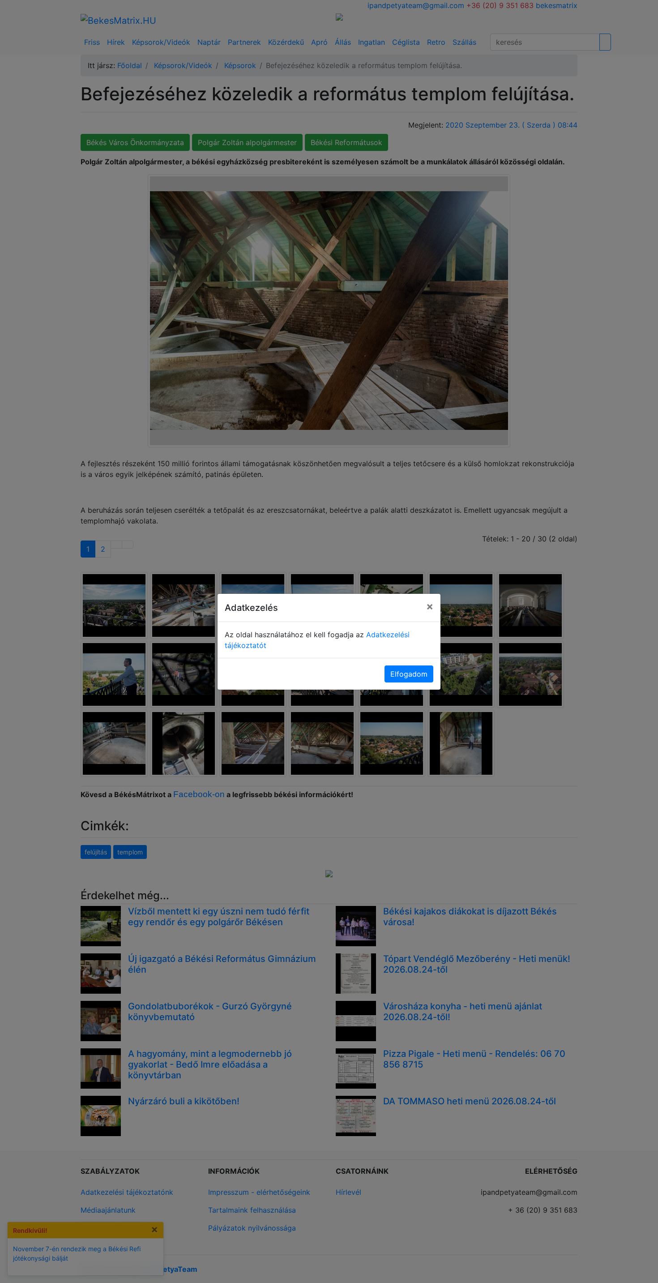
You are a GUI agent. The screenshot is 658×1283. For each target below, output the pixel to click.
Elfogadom (408, 673)
